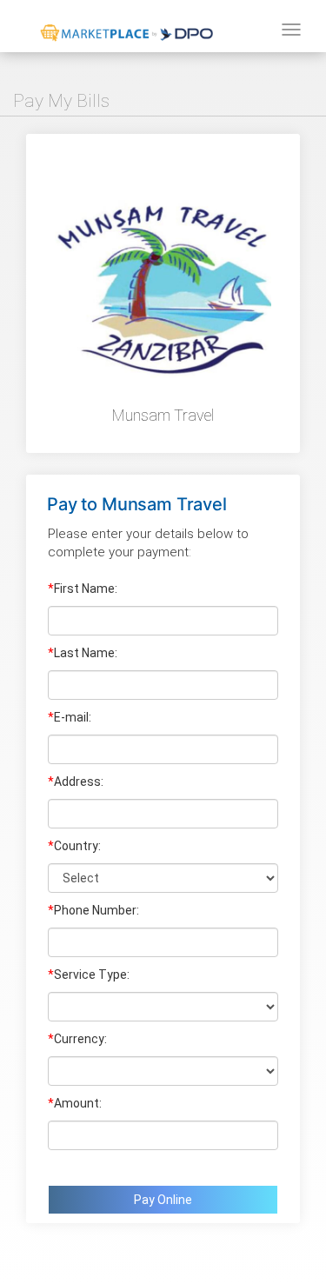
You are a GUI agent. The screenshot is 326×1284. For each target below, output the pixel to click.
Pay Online (163, 1200)
